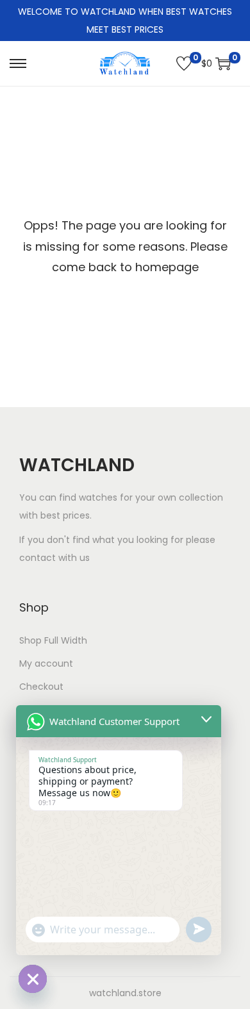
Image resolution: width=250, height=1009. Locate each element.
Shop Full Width (53, 640)
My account (46, 663)
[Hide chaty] (33, 979)
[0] (184, 63)
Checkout (41, 686)
